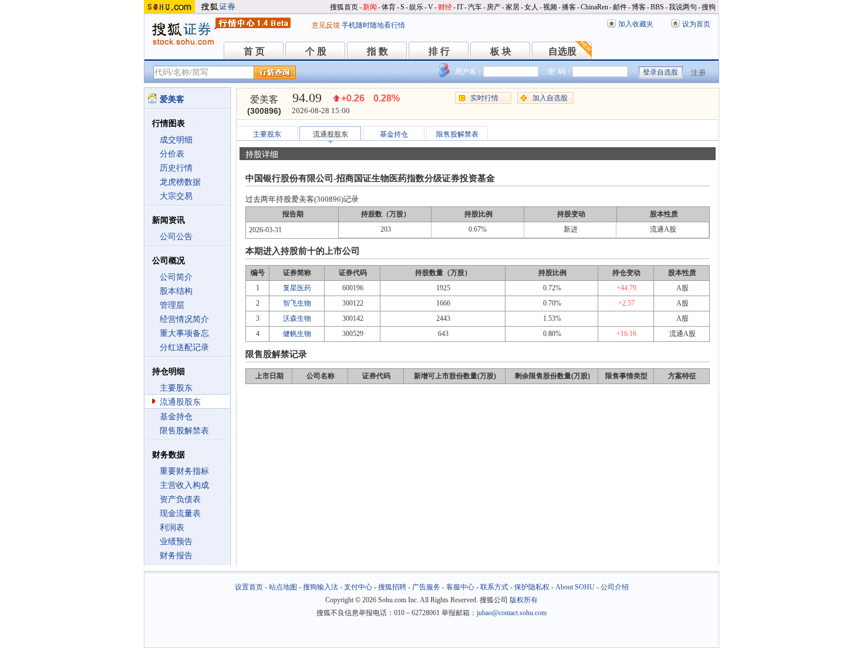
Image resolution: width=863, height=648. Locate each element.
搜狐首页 (344, 7)
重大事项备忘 (184, 333)
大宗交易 (176, 196)
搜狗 (709, 7)
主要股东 (176, 388)
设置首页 (249, 587)
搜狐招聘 (392, 587)
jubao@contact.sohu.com (512, 613)
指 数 (377, 51)
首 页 (254, 51)
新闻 (370, 7)
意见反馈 (326, 25)
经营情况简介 (184, 319)
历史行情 (176, 168)
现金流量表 (180, 513)
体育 (389, 7)
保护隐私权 (532, 587)
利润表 (172, 527)
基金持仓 (176, 416)
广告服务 (426, 587)
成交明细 (176, 139)
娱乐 (416, 7)
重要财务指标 (184, 471)
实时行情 (484, 98)
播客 (569, 7)
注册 (698, 73)
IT (460, 7)
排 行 (439, 51)
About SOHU (575, 587)
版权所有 (524, 600)
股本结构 (176, 291)
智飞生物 (297, 303)
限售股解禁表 (184, 430)
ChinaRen (594, 7)
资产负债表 (180, 499)
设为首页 (696, 24)
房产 (494, 7)
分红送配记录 (184, 347)
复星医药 (297, 288)
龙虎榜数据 (180, 182)
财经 (445, 7)
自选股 (562, 51)
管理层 (172, 305)
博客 (639, 7)
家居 (512, 7)
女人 (531, 7)
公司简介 (176, 277)
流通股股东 (180, 402)
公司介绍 (615, 587)
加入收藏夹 (635, 24)
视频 (550, 7)
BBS (657, 7)
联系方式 (494, 587)
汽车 (475, 7)
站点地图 (283, 587)
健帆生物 (297, 334)
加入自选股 (550, 98)
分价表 (172, 154)
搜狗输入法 (320, 587)
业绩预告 (176, 541)
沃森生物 (297, 318)
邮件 (620, 7)
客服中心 (460, 587)
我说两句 (683, 7)
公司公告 (176, 236)
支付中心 (358, 587)
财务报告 (176, 555)
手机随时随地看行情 (373, 25)
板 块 (500, 51)
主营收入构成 (184, 485)
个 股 (315, 51)
